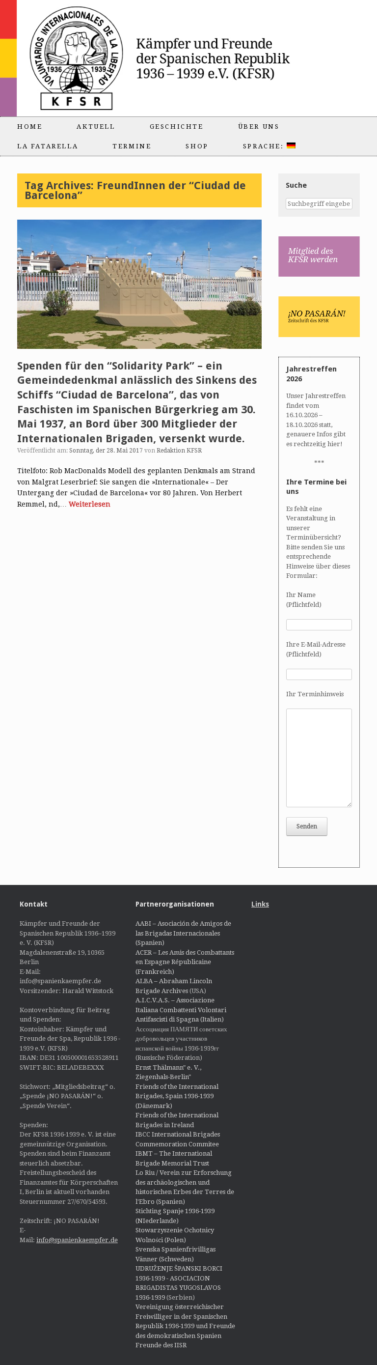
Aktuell (96, 126)
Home (29, 126)
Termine (131, 146)
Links (260, 904)
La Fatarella (47, 146)
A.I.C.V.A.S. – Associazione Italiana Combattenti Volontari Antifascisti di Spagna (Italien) (180, 1009)
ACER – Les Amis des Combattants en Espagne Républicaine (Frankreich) (184, 962)
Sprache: (265, 146)
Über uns (259, 126)
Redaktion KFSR (179, 450)
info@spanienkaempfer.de (77, 1240)
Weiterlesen (89, 504)
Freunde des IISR (161, 1345)
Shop (197, 146)
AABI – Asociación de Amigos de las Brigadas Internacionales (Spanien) (183, 933)
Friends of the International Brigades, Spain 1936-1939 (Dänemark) (176, 1096)
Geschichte (177, 126)
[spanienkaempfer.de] (174, 58)
